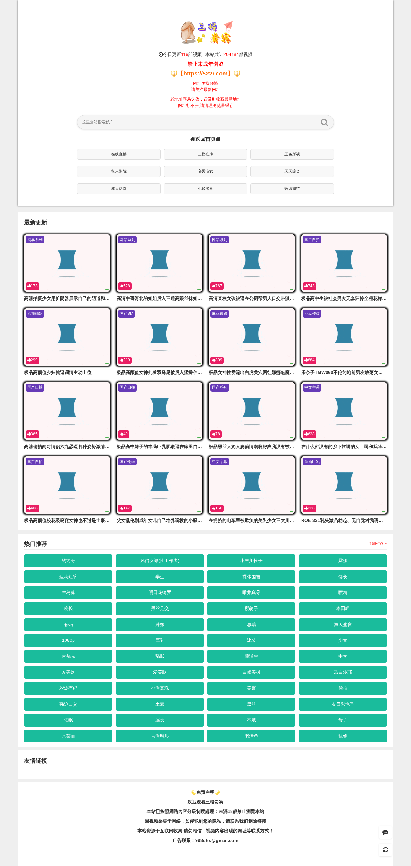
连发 (159, 719)
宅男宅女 (205, 171)
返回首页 (205, 139)
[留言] (385, 832)
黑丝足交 (160, 608)
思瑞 (251, 624)
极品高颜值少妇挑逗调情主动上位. (58, 372)
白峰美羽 (251, 672)
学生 (159, 576)
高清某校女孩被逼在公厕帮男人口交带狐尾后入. (256, 298)
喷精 (342, 592)
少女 (342, 640)
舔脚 (159, 656)
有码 (68, 624)
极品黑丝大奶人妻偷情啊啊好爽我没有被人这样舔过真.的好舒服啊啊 (277, 446)
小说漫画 (205, 188)
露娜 (342, 560)
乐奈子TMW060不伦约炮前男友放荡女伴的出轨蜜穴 (353, 372)
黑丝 (251, 704)
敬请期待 (292, 188)
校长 (68, 608)
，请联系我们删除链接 (243, 821)
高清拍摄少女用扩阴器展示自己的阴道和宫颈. (69, 298)
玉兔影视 (292, 154)
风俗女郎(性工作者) (159, 560)
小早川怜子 (251, 560)
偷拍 (342, 688)
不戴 (251, 719)
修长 (342, 576)
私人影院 (119, 171)
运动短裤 (68, 576)
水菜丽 (68, 735)
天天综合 (292, 171)
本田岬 (343, 608)
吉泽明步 (160, 735)
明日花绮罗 (160, 592)
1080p (68, 640)
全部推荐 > (377, 543)
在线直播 (119, 154)
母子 (342, 719)
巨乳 (159, 640)
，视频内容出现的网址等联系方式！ (238, 830)
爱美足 (68, 672)
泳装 (251, 640)
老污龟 (251, 735)
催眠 (68, 719)
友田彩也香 (343, 704)
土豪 (159, 704)
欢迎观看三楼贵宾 (205, 801)
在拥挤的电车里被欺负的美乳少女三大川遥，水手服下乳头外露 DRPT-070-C (285, 520)
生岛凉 (68, 592)
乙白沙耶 (343, 672)
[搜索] (324, 122)
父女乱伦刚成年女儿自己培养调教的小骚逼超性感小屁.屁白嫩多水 (182, 520)
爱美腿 (160, 672)
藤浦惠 (251, 656)
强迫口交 (68, 704)
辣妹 (159, 624)
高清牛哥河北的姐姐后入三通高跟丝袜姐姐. (160, 298)
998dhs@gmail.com (216, 840)
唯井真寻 (251, 592)
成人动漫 (119, 188)
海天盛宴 (343, 624)
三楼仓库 (205, 154)
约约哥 (68, 560)
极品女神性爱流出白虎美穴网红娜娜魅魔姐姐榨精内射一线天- (270, 372)
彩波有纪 (68, 688)
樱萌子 (251, 608)
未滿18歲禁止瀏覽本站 (241, 811)
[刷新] (385, 850)
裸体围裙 (251, 576)
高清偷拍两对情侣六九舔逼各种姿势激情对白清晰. (74, 446)
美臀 (251, 688)
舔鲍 (342, 735)
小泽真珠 (160, 688)
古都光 (68, 656)
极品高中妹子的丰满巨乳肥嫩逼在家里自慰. (160, 446)
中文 (342, 656)
